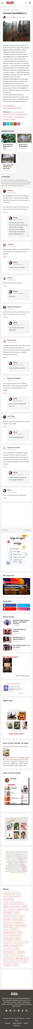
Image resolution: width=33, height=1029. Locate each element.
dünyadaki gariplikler (9, 119)
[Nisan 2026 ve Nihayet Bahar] (24, 138)
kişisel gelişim (20, 952)
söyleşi (25, 961)
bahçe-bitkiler (8, 912)
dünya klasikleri (16, 935)
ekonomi (18, 938)
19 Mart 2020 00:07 (12, 418)
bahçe (26, 909)
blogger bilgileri (8, 925)
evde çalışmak (8, 942)
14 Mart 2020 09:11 (11, 309)
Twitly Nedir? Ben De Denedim (19, 630)
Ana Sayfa (6, 10)
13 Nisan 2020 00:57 (12, 492)
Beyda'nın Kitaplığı (14, 378)
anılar (5, 909)
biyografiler (7, 919)
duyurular (6, 935)
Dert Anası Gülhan (13, 447)
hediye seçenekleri (16, 945)
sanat (11, 958)
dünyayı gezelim (8, 938)
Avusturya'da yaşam (9, 893)
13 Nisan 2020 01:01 (18, 400)
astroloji (12, 909)
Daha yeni (5, 530)
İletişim (26, 1023)
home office (7, 948)
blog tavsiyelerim (18, 922)
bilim (16, 916)
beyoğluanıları (8, 916)
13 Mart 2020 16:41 (11, 192)
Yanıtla (5, 212)
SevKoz (10, 278)
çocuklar (14, 965)
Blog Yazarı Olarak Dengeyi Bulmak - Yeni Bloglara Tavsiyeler (21, 621)
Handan (10, 190)
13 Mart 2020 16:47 (11, 246)
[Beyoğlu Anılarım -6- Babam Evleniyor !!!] (7, 640)
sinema (6, 961)
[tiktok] (22, 1010)
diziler (20, 932)
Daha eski (28, 530)
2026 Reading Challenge (13, 684)
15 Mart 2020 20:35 (12, 342)
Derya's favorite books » (23, 676)
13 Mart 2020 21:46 (11, 280)
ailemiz (22, 112)
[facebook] (9, 605)
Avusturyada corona (9, 114)
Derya (15, 217)
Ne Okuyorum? (10, 657)
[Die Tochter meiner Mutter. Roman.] (7, 672)
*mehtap (10, 244)
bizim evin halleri (17, 919)
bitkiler (22, 916)
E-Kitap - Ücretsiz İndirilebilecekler (13, 903)
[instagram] (14, 1010)
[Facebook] (4, 123)
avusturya (19, 909)
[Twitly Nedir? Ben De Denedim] (7, 632)
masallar (6, 955)
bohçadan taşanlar (21, 114)
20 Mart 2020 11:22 (11, 449)
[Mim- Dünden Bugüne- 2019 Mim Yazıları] (7, 647)
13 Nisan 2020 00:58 (18, 293)
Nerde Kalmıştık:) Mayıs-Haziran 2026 (8, 146)
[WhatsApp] (11, 123)
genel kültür (24, 942)
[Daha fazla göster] (22, 123)
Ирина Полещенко (14, 307)
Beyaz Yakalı (11, 340)
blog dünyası (7, 922)
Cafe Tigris (11, 416)
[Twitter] (8, 123)
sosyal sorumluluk (16, 961)
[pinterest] (18, 1010)
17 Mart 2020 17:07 (11, 380)
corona (6, 929)
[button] (2, 2)
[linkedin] (26, 1010)
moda (13, 955)
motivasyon (20, 955)
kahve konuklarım (9, 952)
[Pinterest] (15, 123)
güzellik (6, 945)
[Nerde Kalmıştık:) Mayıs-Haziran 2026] (8, 138)
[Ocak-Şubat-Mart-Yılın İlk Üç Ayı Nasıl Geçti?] (8, 158)
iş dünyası (16, 948)
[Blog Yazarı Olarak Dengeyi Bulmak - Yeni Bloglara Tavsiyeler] (7, 622)
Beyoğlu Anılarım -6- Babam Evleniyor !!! (19, 638)
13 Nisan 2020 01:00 (18, 365)
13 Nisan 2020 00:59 (18, 324)
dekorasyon (14, 929)
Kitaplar (6, 906)
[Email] (18, 123)
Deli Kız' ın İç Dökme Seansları (12, 896)
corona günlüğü (7, 117)
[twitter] (10, 1010)
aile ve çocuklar (15, 10)
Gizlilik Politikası (17, 1023)
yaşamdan (7, 965)
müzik (5, 958)
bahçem (16, 912)
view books (21, 693)
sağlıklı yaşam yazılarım (21, 958)
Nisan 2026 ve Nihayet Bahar (23, 145)
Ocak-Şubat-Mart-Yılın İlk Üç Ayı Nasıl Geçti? (8, 166)
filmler (16, 942)
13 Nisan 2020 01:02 (18, 474)
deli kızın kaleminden (10, 932)
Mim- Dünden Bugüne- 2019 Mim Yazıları (21, 646)
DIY (19, 893)
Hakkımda (16, 1025)
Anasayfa (8, 1023)
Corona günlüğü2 (18, 117)
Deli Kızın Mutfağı (8, 899)
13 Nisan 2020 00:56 (18, 219)
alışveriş (24, 906)
